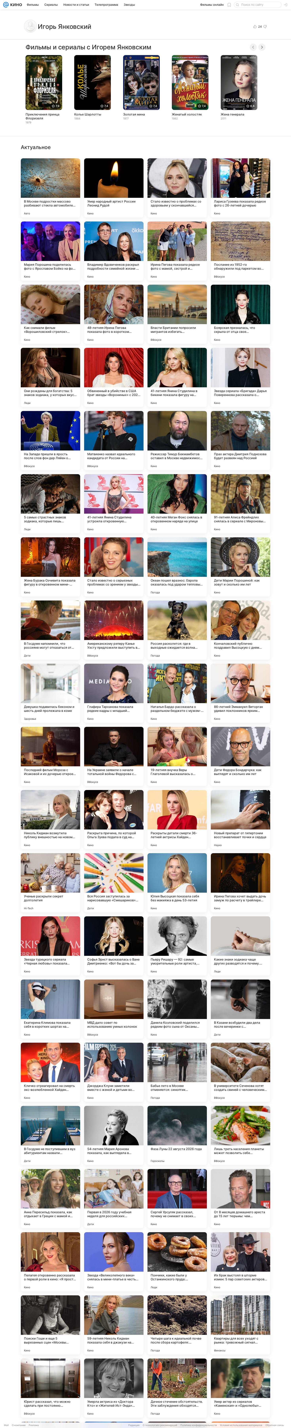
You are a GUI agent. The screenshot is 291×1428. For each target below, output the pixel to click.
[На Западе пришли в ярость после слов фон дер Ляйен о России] (50, 440)
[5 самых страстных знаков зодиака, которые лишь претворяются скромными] (50, 503)
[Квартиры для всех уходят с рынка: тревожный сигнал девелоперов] (240, 1325)
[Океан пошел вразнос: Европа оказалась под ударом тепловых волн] (177, 567)
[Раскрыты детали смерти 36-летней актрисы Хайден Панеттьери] (177, 819)
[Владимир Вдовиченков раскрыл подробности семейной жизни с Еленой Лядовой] (114, 251)
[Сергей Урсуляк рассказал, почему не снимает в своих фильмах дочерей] (177, 1198)
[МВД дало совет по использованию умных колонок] (114, 1009)
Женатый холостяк (187, 114)
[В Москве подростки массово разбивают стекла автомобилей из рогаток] (50, 188)
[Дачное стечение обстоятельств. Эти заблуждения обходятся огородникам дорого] (177, 1388)
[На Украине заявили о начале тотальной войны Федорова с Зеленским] (114, 756)
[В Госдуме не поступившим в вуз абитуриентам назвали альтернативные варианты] (50, 1135)
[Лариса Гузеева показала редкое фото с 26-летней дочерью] (240, 188)
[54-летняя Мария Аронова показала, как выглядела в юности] (114, 1135)
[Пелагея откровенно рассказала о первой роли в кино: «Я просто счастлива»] (50, 1261)
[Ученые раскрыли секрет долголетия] (50, 882)
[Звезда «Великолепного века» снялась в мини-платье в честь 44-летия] (114, 1261)
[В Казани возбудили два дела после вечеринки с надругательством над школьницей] (240, 1009)
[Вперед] (261, 47)
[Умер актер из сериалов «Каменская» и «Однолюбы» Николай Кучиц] (240, 1388)
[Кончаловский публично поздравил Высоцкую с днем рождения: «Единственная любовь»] (240, 630)
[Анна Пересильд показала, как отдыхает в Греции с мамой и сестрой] (50, 1198)
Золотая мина (134, 114)
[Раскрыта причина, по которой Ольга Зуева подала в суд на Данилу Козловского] (114, 819)
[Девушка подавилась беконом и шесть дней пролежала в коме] (50, 693)
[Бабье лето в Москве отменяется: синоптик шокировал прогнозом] (177, 1072)
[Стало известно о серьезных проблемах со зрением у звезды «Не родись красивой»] (114, 567)
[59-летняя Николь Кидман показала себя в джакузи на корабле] (114, 1325)
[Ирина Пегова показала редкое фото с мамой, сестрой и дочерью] (177, 251)
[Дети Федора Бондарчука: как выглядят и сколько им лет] (240, 756)
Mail (6, 1425)
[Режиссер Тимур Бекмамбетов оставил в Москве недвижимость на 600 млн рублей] (177, 440)
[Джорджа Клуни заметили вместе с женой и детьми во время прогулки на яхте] (114, 1072)
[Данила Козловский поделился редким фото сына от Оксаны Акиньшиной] (177, 1009)
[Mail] (6, 4)
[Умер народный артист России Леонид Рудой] (114, 188)
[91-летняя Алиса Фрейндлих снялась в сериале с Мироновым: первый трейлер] (240, 503)
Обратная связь (274, 1425)
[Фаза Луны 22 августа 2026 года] (177, 1135)
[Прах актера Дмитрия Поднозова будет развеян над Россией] (240, 440)
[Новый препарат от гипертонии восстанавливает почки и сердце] (240, 819)
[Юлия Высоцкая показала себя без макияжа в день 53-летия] (177, 882)
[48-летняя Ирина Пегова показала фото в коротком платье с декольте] (114, 314)
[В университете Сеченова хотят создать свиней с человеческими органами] (240, 1072)
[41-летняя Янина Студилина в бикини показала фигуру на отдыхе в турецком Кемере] (177, 377)
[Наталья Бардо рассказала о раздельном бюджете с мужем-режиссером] (177, 693)
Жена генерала (232, 114)
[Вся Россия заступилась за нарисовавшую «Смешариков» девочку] (114, 882)
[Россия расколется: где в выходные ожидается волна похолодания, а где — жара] (177, 630)
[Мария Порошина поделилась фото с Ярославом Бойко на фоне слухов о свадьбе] (50, 251)
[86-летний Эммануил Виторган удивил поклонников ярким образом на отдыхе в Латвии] (240, 693)
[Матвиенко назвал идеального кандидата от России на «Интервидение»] (114, 440)
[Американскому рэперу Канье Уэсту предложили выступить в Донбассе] (114, 630)
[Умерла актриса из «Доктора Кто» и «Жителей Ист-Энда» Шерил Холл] (114, 1388)
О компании (19, 1425)
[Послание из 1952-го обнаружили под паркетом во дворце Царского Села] (240, 251)
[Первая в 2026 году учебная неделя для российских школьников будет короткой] (114, 1198)
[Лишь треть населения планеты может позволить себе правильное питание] (240, 1135)
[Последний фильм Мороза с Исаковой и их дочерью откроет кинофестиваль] (50, 756)
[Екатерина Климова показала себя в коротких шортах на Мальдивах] (50, 1009)
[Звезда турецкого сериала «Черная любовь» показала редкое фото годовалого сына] (50, 946)
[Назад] (253, 47)
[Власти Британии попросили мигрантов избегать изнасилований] (177, 314)
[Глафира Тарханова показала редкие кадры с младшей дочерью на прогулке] (114, 693)
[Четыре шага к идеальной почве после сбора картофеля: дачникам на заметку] (177, 1325)
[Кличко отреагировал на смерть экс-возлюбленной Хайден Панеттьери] (50, 1072)
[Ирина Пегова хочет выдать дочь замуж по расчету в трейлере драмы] (240, 882)
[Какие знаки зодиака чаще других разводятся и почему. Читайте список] (240, 946)
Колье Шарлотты (87, 114)
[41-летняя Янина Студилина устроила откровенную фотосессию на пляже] (114, 503)
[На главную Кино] (15, 4)
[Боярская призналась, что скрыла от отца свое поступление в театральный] (240, 314)
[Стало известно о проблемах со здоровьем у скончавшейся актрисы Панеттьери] (177, 188)
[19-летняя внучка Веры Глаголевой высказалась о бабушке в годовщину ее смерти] (177, 756)
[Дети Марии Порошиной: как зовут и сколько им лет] (240, 567)
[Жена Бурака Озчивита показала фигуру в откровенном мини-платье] (50, 567)
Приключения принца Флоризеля (42, 116)
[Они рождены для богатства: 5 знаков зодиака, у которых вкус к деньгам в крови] (50, 377)
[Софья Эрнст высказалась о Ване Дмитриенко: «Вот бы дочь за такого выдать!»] (114, 946)
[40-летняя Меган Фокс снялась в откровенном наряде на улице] (177, 503)
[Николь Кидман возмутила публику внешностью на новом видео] (50, 819)
